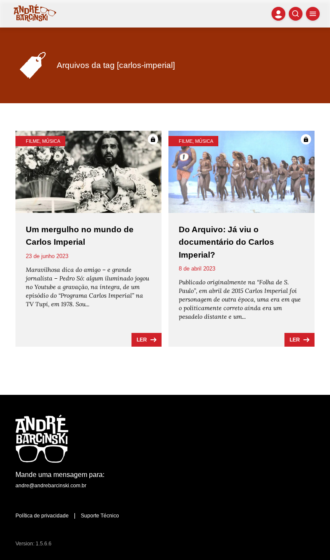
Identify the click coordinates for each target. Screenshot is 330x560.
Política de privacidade (42, 516)
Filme (33, 141)
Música (51, 141)
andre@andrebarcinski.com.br (50, 486)
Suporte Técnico (100, 516)
